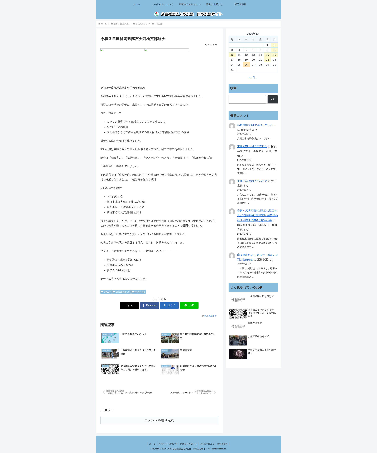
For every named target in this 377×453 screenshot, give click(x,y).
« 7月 (252, 77)
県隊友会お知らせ (123, 292)
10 (232, 54)
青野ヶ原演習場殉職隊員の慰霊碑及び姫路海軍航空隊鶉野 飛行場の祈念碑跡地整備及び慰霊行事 (257, 215)
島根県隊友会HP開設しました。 (256, 125)
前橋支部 (107, 292)
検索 (273, 99)
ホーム (152, 444)
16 (274, 54)
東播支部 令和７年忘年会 (252, 146)
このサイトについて (168, 444)
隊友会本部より (207, 444)
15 (267, 54)
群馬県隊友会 (139, 292)
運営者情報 (222, 444)
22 (267, 59)
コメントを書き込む (159, 420)
